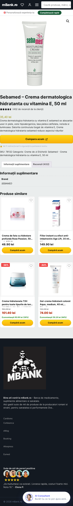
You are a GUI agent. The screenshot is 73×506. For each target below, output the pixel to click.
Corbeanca (8, 423)
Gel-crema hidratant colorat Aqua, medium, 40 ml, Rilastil (55, 304)
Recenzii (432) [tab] (41, 164)
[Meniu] (37, 5)
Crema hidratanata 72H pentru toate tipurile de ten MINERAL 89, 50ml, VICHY (16, 304)
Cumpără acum (17, 250)
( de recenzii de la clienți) (28, 109)
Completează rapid (49, 12)
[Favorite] (22, 5)
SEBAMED (7, 183)
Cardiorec (8, 418)
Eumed (6, 454)
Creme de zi (30, 151)
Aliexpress (8, 446)
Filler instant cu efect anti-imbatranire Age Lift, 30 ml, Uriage (55, 238)
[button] (68, 21)
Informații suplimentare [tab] (16, 164)
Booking (7, 438)
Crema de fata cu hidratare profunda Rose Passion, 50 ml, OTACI (16, 238)
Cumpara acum (34, 139)
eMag (6, 430)
